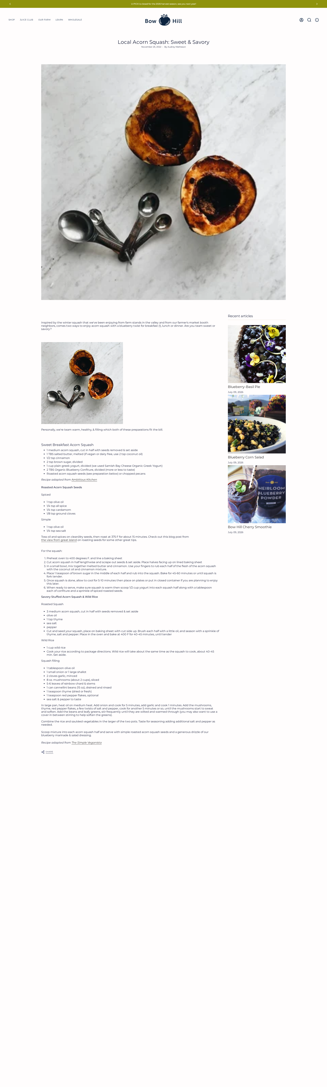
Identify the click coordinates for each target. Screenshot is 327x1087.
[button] (11, 20)
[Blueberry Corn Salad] (257, 424)
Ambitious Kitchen (84, 479)
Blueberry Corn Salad (246, 457)
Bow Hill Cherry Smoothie (250, 527)
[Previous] (10, 3)
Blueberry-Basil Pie (244, 387)
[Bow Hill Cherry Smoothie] (257, 494)
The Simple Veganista (87, 742)
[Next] (316, 3)
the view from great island (59, 540)
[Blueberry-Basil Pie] (257, 354)
